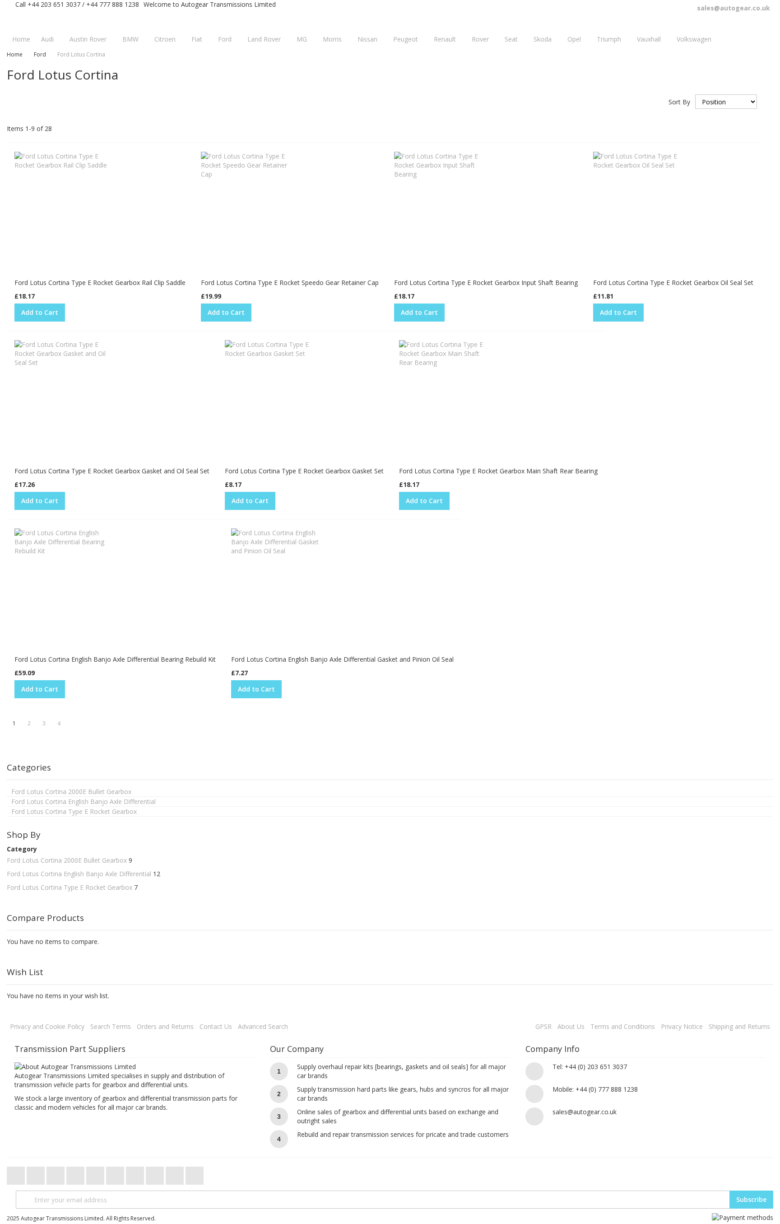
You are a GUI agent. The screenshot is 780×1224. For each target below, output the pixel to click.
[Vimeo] (96, 1173)
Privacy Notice (682, 1026)
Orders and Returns (165, 1026)
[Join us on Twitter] (17, 1173)
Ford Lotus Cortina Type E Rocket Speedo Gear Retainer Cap (290, 282)
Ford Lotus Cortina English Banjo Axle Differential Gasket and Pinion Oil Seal (342, 659)
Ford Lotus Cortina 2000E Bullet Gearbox (67, 860)
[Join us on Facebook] (36, 1173)
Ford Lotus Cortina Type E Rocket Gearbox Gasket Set (304, 471)
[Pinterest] (136, 1173)
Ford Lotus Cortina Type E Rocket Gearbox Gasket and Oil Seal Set (111, 471)
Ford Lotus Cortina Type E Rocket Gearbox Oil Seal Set (673, 282)
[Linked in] (156, 1173)
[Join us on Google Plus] (56, 1173)
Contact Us (216, 1026)
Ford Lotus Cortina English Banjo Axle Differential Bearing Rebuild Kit (115, 659)
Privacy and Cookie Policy (47, 1026)
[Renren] (195, 1173)
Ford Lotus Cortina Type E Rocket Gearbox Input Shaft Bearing (486, 282)
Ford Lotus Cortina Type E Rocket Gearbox (69, 887)
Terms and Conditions (622, 1026)
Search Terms (110, 1026)
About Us (571, 1026)
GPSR (543, 1026)
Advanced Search (263, 1026)
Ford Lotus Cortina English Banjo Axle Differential (79, 873)
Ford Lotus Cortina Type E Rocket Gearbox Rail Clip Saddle (100, 282)
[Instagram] (116, 1173)
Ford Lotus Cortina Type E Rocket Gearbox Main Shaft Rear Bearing (498, 471)
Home (15, 54)
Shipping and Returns (739, 1026)
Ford (40, 54)
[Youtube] (76, 1173)
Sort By (679, 102)
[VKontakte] (176, 1173)
